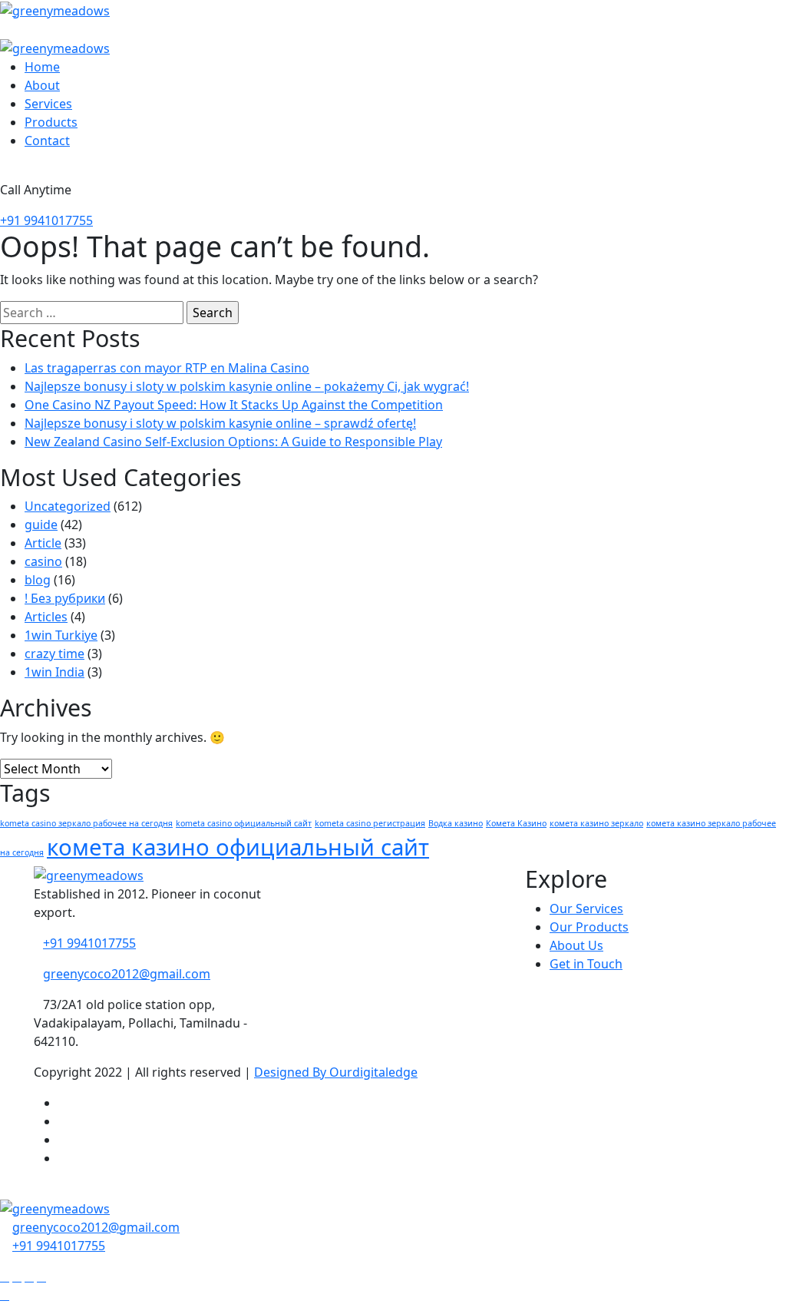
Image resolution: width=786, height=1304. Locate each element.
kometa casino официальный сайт (244, 823)
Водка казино (455, 823)
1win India (54, 672)
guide (41, 524)
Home (42, 66)
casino (43, 561)
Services (48, 103)
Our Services (586, 908)
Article (43, 543)
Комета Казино (516, 823)
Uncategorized (68, 506)
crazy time (54, 653)
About (42, 85)
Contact (47, 140)
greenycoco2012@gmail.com (126, 973)
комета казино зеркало (596, 823)
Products (51, 122)
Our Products (589, 926)
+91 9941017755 (46, 220)
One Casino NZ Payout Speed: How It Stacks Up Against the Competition (234, 404)
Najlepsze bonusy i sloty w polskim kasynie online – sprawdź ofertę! (220, 423)
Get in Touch (586, 963)
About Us (576, 945)
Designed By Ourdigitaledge (336, 1072)
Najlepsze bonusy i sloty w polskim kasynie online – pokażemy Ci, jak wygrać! (247, 386)
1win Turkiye (61, 635)
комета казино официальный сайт (238, 847)
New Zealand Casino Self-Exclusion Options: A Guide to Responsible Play (233, 441)
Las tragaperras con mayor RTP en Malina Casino (167, 367)
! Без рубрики (65, 598)
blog (38, 579)
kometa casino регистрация (370, 823)
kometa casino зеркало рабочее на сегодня (86, 823)
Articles (46, 616)
